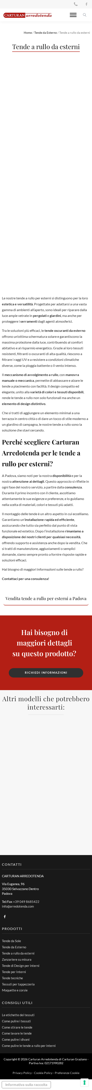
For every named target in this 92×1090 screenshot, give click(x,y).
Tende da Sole (11, 941)
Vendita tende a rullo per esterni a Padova (46, 598)
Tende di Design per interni (20, 966)
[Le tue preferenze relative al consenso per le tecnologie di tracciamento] (84, 1082)
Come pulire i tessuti (16, 1021)
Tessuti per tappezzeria (18, 984)
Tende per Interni (14, 972)
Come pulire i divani (16, 1039)
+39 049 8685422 (26, 901)
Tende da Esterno (45, 32)
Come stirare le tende (17, 1027)
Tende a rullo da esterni (18, 953)
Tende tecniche (12, 978)
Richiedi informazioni (46, 672)
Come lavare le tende (17, 1033)
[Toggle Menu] (73, 15)
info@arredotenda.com (18, 906)
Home (28, 32)
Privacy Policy (22, 1073)
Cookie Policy (43, 1073)
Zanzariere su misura (16, 959)
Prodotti (12, 929)
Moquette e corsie (15, 990)
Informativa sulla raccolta (26, 1085)
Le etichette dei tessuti (18, 1015)
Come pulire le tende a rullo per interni (29, 1046)
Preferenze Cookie (67, 1073)
